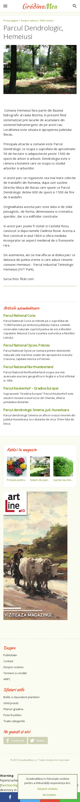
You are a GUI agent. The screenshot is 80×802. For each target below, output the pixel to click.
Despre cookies (13, 667)
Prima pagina (10, 20)
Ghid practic (11, 703)
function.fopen (11, 785)
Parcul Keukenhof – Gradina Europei (30, 388)
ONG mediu (47, 20)
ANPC (6, 679)
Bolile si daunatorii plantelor (21, 697)
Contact (8, 661)
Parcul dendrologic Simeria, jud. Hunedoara (36, 410)
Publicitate (10, 655)
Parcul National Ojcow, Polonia (26, 345)
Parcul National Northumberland (28, 366)
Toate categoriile (14, 721)
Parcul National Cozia (19, 315)
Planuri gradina (13, 709)
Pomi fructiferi (12, 715)
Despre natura (29, 20)
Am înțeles (49, 795)
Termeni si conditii (15, 673)
